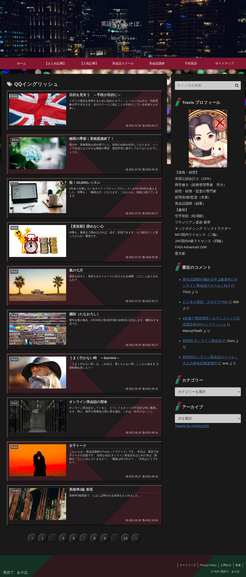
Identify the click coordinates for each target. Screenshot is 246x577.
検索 (238, 565)
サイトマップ (188, 565)
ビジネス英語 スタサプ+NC (205, 302)
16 (126, 538)
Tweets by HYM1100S (192, 426)
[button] (237, 85)
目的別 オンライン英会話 (202, 341)
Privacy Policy (208, 565)
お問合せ (226, 565)
